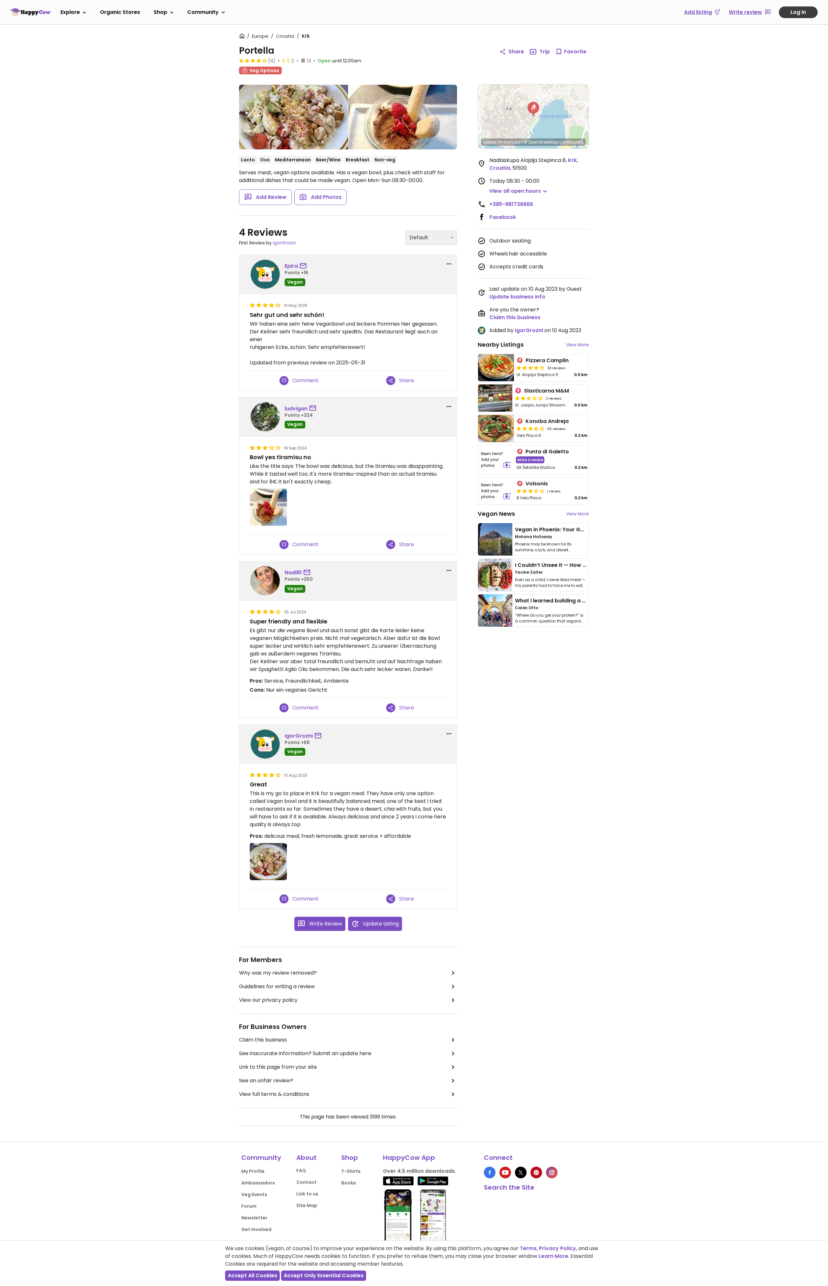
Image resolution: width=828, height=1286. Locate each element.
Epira (291, 266)
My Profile (253, 1171)
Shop (160, 12)
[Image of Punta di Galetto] (496, 459)
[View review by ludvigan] (265, 416)
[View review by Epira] (265, 274)
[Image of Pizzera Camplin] (496, 367)
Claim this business (263, 1039)
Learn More (553, 1256)
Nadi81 (293, 572)
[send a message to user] (304, 266)
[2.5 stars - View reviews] (528, 398)
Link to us (307, 1194)
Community (203, 12)
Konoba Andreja (547, 421)
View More (577, 344)
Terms (528, 1248)
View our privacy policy (268, 1000)
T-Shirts (351, 1171)
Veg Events (254, 1194)
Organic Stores (120, 12)
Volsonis (537, 483)
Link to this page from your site (278, 1067)
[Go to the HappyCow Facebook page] (490, 1172)
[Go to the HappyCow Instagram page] (552, 1172)
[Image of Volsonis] (496, 490)
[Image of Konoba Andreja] (496, 428)
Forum (248, 1206)
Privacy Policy (557, 1248)
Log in (798, 12)
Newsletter (254, 1218)
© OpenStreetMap (541, 142)
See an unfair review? (266, 1080)
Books (348, 1183)
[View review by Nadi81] (265, 580)
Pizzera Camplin (547, 360)
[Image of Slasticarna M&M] (495, 398)
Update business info (517, 296)
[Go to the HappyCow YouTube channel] (505, 1172)
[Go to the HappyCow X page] (521, 1172)
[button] (533, 109)
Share (516, 51)
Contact (306, 1182)
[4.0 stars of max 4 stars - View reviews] (252, 60)
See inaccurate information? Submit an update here (305, 1053)
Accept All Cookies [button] (252, 1275)
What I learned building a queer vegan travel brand (582, 600)
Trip (544, 51)
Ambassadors (258, 1183)
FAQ (301, 1170)
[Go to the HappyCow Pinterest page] (536, 1172)
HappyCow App (409, 1157)
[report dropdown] (449, 264)
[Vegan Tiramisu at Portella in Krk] (402, 117)
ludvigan (296, 408)
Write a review (530, 459)
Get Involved (256, 1229)
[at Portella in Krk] (293, 117)
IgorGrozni (284, 243)
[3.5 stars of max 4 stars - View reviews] (530, 428)
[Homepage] (30, 11)
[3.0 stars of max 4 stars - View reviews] (530, 491)
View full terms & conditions (274, 1094)
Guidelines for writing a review (277, 986)
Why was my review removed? (278, 973)
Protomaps (510, 142)
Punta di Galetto (547, 451)
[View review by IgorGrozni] (265, 744)
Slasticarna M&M (546, 390)
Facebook (502, 217)
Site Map (306, 1205)
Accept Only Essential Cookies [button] (324, 1275)
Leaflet (490, 142)
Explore (70, 12)
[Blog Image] (495, 539)
